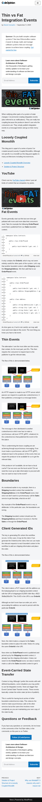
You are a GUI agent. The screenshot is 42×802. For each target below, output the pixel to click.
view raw (36, 255)
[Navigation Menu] (37, 3)
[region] (21, 244)
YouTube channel (18, 180)
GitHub (27, 255)
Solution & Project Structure (14, 167)
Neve (12, 800)
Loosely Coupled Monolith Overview (17, 163)
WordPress (28, 800)
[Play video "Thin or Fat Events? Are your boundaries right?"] (21, 199)
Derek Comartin (9, 25)
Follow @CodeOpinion (21, 737)
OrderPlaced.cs (8, 255)
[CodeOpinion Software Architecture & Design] (8, 3)
